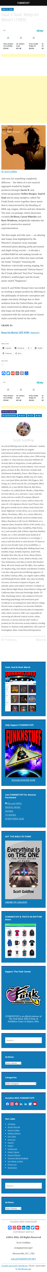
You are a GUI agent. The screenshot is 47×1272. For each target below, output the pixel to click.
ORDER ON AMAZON (16, 902)
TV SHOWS (10, 814)
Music (23, 416)
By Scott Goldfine (9, 171)
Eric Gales (12, 1136)
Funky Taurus (13, 1152)
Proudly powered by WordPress (14, 1265)
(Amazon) (20, 332)
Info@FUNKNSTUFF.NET (23, 1258)
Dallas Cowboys (14, 1133)
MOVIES (9, 811)
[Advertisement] (23, 102)
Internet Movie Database (18, 1158)
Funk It (11, 1142)
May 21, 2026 (8, 9)
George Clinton (14, 1155)
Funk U (10, 1145)
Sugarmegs (12, 1167)
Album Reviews (10, 416)
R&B (39, 416)
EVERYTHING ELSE (14, 818)
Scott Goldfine (23, 440)
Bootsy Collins (14, 1130)
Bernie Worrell (14, 1127)
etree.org (11, 1139)
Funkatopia (12, 1149)
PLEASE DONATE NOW (23, 780)
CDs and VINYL (14, 803)
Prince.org (12, 1164)
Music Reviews (10, 412)
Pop (31, 416)
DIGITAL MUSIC (13, 807)
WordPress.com (24, 1269)
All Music (11, 1124)
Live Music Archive (15, 1161)
